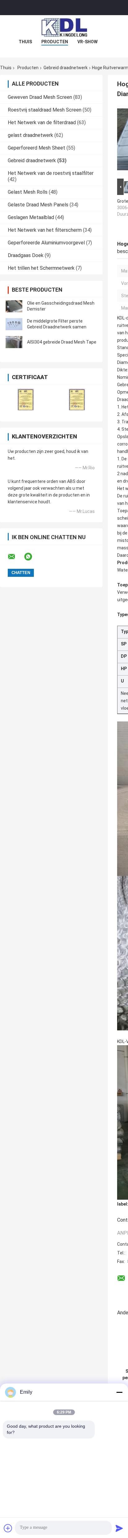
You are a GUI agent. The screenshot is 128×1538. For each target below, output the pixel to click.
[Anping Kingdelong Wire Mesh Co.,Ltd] (64, 27)
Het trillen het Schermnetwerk (41, 268)
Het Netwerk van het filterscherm (45, 230)
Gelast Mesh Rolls (28, 192)
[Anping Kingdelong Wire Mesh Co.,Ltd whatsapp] (32, 557)
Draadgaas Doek (25, 255)
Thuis (25, 41)
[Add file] (8, 1528)
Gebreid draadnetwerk (65, 67)
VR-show (87, 41)
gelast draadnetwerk (30, 135)
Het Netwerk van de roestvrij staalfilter (51, 173)
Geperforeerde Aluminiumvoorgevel (46, 243)
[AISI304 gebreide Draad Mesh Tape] (14, 342)
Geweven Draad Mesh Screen (40, 97)
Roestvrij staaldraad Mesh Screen (44, 110)
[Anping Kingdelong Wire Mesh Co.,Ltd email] (15, 557)
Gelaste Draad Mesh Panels (38, 205)
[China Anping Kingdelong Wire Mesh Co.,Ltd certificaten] (25, 399)
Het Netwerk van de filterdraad (42, 122)
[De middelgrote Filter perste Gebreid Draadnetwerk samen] (14, 324)
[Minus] (119, 1392)
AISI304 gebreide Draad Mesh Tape (61, 342)
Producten (54, 41)
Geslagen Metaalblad (31, 217)
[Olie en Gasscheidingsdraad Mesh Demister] (14, 306)
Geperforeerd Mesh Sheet (36, 148)
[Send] (119, 1528)
